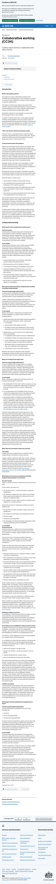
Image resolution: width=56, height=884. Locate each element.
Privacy (8, 869)
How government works (44, 855)
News (39, 838)
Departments (41, 835)
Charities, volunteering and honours (11, 802)
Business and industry (12, 29)
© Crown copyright (48, 880)
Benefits (4, 835)
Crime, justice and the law (9, 854)
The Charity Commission (14, 56)
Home (3, 29)
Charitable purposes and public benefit (17, 409)
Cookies (13, 869)
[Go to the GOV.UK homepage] (7, 26)
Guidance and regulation (45, 841)
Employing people (25, 838)
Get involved (41, 858)
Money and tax (24, 849)
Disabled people (6, 857)
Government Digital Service (9, 873)
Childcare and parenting (9, 846)
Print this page (8, 84)
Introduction (7, 77)
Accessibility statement (23, 869)
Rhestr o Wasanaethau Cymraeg (24, 871)
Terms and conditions (8, 871)
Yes (20, 818)
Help (3, 869)
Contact (34, 869)
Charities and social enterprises (26, 29)
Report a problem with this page (43, 818)
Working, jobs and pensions (27, 860)
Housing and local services (27, 846)
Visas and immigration (26, 857)
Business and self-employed (10, 843)
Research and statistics (44, 844)
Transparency (42, 852)
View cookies (39, 20)
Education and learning (26, 835)
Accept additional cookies (10, 20)
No (28, 818)
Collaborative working (9, 79)
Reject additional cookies (27, 20)
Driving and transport (8, 860)
